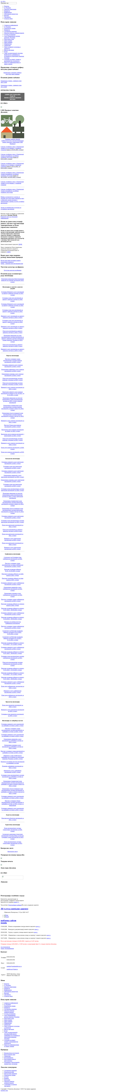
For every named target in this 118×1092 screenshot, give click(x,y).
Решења (6, 1078)
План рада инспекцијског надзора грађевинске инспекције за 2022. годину (13, 664)
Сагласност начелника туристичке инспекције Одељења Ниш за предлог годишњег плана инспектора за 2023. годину (12, 836)
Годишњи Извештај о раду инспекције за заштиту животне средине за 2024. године (12, 305)
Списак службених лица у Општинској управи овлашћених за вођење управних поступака (12, 157)
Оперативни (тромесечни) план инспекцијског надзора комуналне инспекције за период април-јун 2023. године (12, 503)
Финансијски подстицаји (11, 1053)
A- (5, 1)
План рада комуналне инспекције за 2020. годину (12, 543)
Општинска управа (9, 28)
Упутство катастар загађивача (12, 270)
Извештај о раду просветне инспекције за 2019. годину (12, 710)
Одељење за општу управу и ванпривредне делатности (12, 60)
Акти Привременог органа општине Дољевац (12, 36)
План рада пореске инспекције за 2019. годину (12, 452)
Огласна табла (8, 996)
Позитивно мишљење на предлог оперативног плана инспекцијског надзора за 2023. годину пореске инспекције (12, 400)
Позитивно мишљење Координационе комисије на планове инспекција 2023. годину (12, 280)
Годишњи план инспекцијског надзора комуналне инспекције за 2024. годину (12, 489)
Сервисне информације (11, 25)
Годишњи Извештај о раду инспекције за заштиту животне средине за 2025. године (12, 293)
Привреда (7, 30)
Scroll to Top (4, 1090)
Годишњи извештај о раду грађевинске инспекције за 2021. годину (12, 682)
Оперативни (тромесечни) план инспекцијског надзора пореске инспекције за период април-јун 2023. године (12, 408)
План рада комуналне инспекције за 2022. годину (12, 525)
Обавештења (8, 44)
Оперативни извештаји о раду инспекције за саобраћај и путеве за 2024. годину (12, 740)
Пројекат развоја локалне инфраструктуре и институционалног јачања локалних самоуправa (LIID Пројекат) (12, 141)
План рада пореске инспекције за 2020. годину (12, 448)
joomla (4, 923)
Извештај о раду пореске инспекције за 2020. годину (12, 443)
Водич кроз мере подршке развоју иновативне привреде (11, 261)
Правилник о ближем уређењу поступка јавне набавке (13, 73)
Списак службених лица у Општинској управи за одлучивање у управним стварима (12, 148)
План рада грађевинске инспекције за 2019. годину (12, 696)
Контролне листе (13, 851)
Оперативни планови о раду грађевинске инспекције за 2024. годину (12, 595)
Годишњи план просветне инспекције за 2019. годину (12, 714)
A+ (2, 1)
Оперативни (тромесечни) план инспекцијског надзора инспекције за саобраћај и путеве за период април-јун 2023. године (12, 783)
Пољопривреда (8, 1057)
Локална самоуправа (10, 987)
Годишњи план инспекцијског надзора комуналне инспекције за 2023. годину (12, 521)
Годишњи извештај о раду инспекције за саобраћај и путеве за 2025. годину (12, 724)
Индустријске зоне (9, 1054)
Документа (7, 994)
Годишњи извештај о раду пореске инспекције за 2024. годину (12, 365)
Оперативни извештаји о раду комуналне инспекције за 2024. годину (12, 476)
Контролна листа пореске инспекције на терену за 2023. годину (13, 430)
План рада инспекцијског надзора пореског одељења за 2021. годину (12, 439)
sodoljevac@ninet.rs (12, 969)
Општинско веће (9, 1072)
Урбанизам (7, 45)
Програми (7, 1080)
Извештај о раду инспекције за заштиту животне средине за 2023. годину (12, 316)
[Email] (6, 917)
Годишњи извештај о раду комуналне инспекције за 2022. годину (13, 516)
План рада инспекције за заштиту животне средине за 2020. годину (12, 345)
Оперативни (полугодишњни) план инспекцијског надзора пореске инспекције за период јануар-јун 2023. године (12, 415)
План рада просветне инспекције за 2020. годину (12, 705)
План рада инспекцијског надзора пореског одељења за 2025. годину (12, 379)
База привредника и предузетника (10, 1059)
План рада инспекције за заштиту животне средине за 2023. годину (12, 331)
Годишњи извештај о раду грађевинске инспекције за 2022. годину (12, 648)
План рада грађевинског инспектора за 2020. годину (12, 687)
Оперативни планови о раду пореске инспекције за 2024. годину (12, 374)
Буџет (6, 51)
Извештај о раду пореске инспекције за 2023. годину (12, 388)
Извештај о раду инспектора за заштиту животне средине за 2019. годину (12, 349)
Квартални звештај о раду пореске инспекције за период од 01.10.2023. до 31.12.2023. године (12, 393)
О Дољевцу (7, 27)
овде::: (36, 932)
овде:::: (37, 929)
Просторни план (9, 39)
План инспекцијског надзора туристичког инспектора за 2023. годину (12, 843)
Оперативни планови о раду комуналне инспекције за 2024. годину (12, 480)
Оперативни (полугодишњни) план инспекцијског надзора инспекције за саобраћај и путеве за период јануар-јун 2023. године (12, 791)
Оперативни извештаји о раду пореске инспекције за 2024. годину (12, 370)
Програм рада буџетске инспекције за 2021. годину (12, 819)
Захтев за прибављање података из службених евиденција (11, 208)
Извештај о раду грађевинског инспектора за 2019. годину (13, 691)
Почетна (10, 905)
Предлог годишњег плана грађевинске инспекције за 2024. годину (12, 627)
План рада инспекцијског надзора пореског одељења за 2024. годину (12, 383)
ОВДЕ (20, 244)
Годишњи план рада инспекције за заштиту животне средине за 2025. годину (12, 311)
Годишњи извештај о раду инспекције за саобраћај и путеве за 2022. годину (12, 797)
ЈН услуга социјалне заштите (14, 909)
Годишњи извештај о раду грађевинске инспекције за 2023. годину (12, 613)
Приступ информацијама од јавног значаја (11, 1045)
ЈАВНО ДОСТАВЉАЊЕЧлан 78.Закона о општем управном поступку (12, 97)
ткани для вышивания (7, 948)
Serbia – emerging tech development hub (12, 263)
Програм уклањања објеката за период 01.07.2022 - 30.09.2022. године (12, 678)
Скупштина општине (10, 31)
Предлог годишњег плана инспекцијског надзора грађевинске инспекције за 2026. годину (12, 565)
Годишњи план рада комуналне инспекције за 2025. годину (12, 485)
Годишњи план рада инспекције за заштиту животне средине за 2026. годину (12, 299)
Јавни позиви (8, 40)
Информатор (8, 990)
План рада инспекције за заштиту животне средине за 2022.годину (12, 530)
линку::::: (16, 902)
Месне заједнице (9, 50)
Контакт (6, 993)
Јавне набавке (8, 42)
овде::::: (38, 926)
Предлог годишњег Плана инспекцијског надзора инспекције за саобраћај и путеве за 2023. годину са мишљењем (13, 803)
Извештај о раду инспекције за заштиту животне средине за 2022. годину (12, 327)
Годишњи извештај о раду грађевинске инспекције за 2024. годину (12, 583)
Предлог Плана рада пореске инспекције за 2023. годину (12, 425)
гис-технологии (5, 947)
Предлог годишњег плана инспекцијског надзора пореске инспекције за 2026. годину (12, 360)
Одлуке (6, 1076)
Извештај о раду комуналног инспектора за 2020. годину (12, 539)
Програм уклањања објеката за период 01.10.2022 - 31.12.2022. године (12, 673)
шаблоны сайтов (8, 920)
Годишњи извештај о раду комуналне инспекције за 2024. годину (13, 471)
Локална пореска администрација (14, 33)
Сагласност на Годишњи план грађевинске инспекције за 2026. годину (12, 559)
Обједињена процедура (11, 991)
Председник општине (10, 1073)
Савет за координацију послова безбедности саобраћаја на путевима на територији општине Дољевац (14, 55)
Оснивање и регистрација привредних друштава (11, 1063)
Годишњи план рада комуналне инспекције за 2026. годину (12, 467)
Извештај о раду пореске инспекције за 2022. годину (12, 421)
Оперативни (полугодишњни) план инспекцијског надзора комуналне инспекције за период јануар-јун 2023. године (12, 511)
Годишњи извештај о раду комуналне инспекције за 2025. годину (13, 462)
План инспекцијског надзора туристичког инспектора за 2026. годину (12, 829)
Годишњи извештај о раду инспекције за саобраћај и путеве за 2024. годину (12, 735)
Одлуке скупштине (9, 34)
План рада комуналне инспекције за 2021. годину (12, 534)
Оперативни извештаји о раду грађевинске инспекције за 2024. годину (12, 589)
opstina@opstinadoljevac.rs (14, 966)
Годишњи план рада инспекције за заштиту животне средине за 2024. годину (12, 322)
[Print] (6, 915)
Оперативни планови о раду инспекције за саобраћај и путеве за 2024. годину (12, 746)
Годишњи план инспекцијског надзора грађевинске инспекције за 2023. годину (12, 658)
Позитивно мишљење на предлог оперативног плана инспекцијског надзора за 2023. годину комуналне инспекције (12, 496)
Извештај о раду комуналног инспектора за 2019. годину (12, 548)
